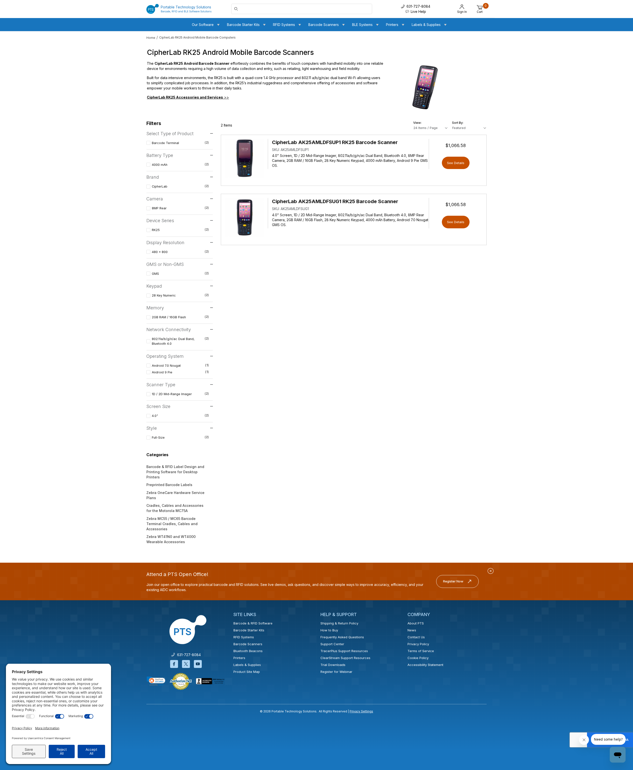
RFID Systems (243, 637)
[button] (156, 681)
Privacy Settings (361, 711)
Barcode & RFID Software (252, 623)
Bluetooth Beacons (248, 651)
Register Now (453, 581)
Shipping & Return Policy (339, 623)
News (411, 630)
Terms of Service (420, 651)
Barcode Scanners (247, 644)
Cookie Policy (418, 658)
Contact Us (416, 637)
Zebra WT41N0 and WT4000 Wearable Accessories (171, 539)
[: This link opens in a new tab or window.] (181, 681)
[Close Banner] (491, 571)
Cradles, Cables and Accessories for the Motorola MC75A (174, 508)
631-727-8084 (188, 655)
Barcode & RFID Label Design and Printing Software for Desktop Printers (175, 472)
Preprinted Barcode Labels (169, 485)
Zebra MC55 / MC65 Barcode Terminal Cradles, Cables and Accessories (172, 523)
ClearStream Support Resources (345, 658)
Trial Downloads (332, 665)
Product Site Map (246, 672)
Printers (239, 658)
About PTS (415, 623)
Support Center (332, 644)
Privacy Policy (418, 644)
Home (150, 38)
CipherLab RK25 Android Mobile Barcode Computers (197, 37)
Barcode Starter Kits (248, 630)
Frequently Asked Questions (342, 637)
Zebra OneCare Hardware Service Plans (175, 495)
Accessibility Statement (425, 665)
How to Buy (329, 630)
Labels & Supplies (247, 665)
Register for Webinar (336, 672)
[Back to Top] (618, 723)
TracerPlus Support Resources (344, 651)
